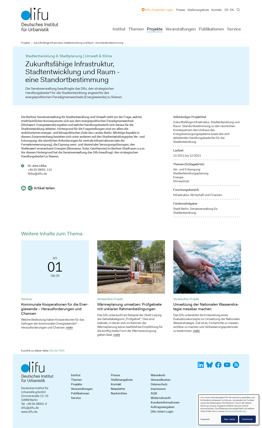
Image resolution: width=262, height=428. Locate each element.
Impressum (158, 389)
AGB (154, 393)
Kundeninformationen (165, 402)
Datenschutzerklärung (235, 411)
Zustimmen (247, 419)
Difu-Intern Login (162, 411)
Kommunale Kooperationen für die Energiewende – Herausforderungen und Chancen (55, 309)
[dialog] (228, 410)
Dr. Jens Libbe (37, 166)
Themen (136, 29)
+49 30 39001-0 (36, 404)
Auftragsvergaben (163, 407)
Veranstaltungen (181, 29)
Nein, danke (229, 419)
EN (232, 10)
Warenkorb (158, 375)
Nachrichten (119, 393)
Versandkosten (160, 380)
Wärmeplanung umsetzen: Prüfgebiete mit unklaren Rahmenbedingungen (129, 306)
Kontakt (216, 10)
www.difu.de (29, 412)
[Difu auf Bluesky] (210, 366)
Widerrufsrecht (161, 398)
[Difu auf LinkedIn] (202, 366)
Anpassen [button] (205, 419)
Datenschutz (159, 384)
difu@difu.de (30, 408)
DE (226, 10)
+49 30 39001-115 (40, 170)
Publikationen (211, 29)
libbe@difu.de (37, 174)
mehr (69, 327)
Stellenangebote (198, 10)
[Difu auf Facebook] (219, 366)
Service (234, 29)
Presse (180, 10)
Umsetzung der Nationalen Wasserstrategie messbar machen (206, 306)
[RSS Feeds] (237, 366)
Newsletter (118, 389)
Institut (119, 29)
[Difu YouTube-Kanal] (228, 366)
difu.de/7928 (56, 350)
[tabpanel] (55, 286)
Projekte (155, 29)
